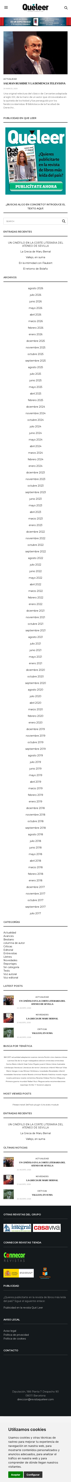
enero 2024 (35, 466)
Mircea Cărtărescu (31, 1071)
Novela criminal (34, 1074)
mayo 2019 (35, 775)
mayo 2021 (35, 656)
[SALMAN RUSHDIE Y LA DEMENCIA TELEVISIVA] (35, 52)
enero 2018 (35, 880)
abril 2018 (35, 860)
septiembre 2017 (35, 906)
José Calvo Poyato (31, 1064)
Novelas (39, 1078)
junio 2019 (35, 768)
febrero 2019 (35, 794)
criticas (64, 1057)
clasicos (57, 1057)
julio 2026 (35, 294)
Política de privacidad (16, 1334)
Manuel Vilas (61, 1067)
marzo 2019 (35, 788)
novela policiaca (13, 1078)
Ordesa (46, 1078)
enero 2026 (35, 334)
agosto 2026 (35, 288)
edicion (42, 1061)
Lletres (7, 957)
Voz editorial (10, 977)
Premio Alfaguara (57, 1078)
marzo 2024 (35, 452)
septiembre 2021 (36, 630)
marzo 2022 (35, 591)
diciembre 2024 (35, 406)
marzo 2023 (35, 518)
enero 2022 (35, 604)
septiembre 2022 (35, 551)
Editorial (8, 950)
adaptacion (26, 1057)
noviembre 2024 (35, 413)
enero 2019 (35, 801)
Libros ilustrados (58, 1064)
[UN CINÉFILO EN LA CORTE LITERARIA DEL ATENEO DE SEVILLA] (8, 1000)
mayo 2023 (35, 505)
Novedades (10, 960)
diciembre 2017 (35, 887)
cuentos (10, 1061)
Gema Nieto (11, 1064)
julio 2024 (35, 426)
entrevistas (59, 1061)
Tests (6, 970)
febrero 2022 (35, 597)
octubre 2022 (36, 544)
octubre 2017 (35, 900)
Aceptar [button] (15, 1474)
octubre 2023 (36, 485)
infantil (20, 1064)
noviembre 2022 (35, 538)
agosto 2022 (35, 558)
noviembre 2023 (35, 479)
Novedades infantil (57, 1071)
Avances (8, 936)
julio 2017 (35, 913)
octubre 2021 (35, 623)
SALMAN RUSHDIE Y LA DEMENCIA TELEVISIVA (34, 83)
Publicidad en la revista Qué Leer (23, 1307)
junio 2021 (36, 650)
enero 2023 (35, 525)
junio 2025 (35, 380)
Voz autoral (10, 974)
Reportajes (10, 964)
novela (24, 1074)
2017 (9, 1057)
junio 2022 (35, 571)
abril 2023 (35, 512)
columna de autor (14, 943)
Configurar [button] (33, 1474)
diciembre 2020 (35, 669)
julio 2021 (35, 643)
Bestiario (8, 939)
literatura (18, 1067)
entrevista (50, 1061)
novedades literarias (12, 1074)
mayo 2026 (35, 308)
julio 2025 (35, 373)
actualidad (16, 1057)
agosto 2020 (35, 689)
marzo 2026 (35, 321)
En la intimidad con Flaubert (35, 263)
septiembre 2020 (35, 683)
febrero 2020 (35, 716)
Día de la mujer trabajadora (26, 1061)
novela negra (61, 1074)
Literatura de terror (31, 1067)
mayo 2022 (35, 577)
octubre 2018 (36, 821)
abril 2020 (35, 702)
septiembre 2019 (35, 748)
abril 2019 (35, 781)
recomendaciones (57, 1081)
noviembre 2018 (35, 814)
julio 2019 (35, 762)
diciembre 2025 (35, 340)
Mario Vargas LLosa (14, 1071)
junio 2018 (35, 847)
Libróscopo (9, 1067)
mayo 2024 (35, 439)
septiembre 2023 (35, 492)
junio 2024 (35, 433)
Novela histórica (48, 1074)
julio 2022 (35, 564)
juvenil (42, 1064)
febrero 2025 (35, 400)
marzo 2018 (35, 867)
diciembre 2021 (35, 610)
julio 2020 (35, 696)
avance (34, 1057)
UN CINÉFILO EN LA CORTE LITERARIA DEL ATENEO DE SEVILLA (35, 244)
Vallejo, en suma (35, 257)
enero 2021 (35, 663)
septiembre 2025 (35, 360)
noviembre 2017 (35, 893)
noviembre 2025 (35, 347)
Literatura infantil (47, 1067)
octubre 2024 (35, 419)
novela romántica (28, 1078)
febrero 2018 (35, 873)
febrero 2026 (35, 327)
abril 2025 (35, 393)
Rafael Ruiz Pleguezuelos (39, 1081)
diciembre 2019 (35, 729)
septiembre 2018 (35, 827)
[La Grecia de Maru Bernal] (8, 1018)
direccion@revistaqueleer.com (35, 1399)
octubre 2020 (35, 676)
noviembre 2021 (35, 617)
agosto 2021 (35, 637)
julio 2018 (35, 841)
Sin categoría (11, 967)
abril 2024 (35, 446)
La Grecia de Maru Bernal (35, 251)
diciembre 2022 (35, 531)
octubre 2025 (35, 354)
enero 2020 (36, 722)
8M (5, 1057)
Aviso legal (9, 1330)
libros (48, 1064)
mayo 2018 (35, 854)
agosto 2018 (35, 834)
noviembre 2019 (35, 735)
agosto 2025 (35, 367)
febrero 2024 (35, 459)
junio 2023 (35, 498)
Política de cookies (14, 1338)
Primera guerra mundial (16, 1081)
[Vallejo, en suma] (8, 1032)
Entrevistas (10, 953)
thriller (31, 1085)
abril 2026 (35, 314)
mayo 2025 (35, 387)
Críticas (7, 946)
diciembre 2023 (35, 472)
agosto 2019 (35, 755)
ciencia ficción (44, 1057)
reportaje (24, 1085)
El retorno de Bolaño (35, 268)
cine (52, 1057)
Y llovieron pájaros (43, 1085)
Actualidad (10, 79)
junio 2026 (35, 301)
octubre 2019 (35, 742)
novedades (43, 1071)
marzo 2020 (35, 709)
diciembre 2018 (35, 808)
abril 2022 (35, 584)
